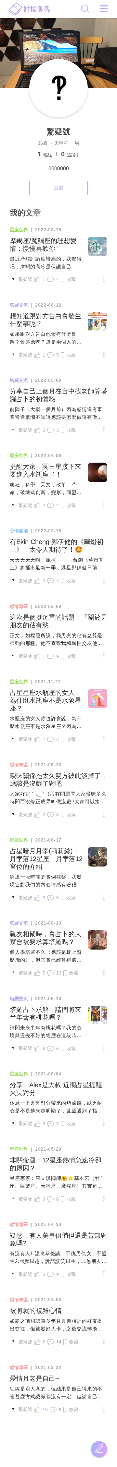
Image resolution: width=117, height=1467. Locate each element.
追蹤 (58, 187)
